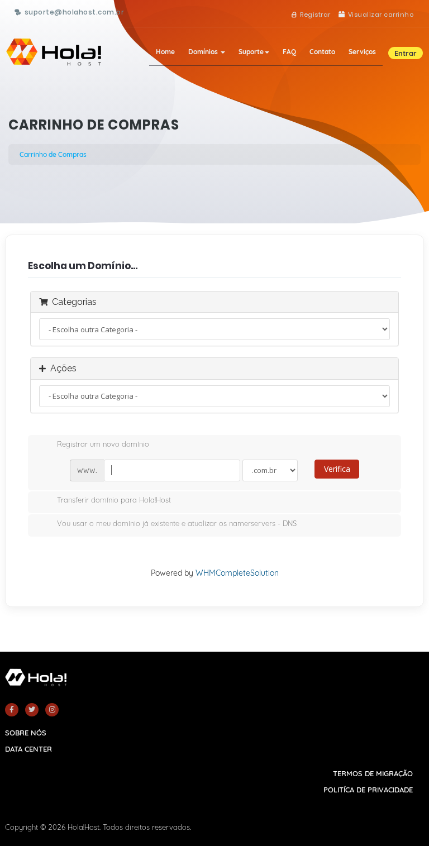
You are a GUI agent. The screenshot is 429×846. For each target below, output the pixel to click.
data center (28, 748)
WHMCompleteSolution (237, 573)
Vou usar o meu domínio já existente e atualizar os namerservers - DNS (177, 523)
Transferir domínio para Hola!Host (114, 500)
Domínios (204, 51)
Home (165, 51)
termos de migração (373, 773)
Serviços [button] (362, 51)
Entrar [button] (405, 53)
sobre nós (25, 732)
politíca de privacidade (368, 789)
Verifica (337, 468)
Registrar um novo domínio (103, 443)
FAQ (289, 51)
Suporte (251, 51)
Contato (322, 51)
